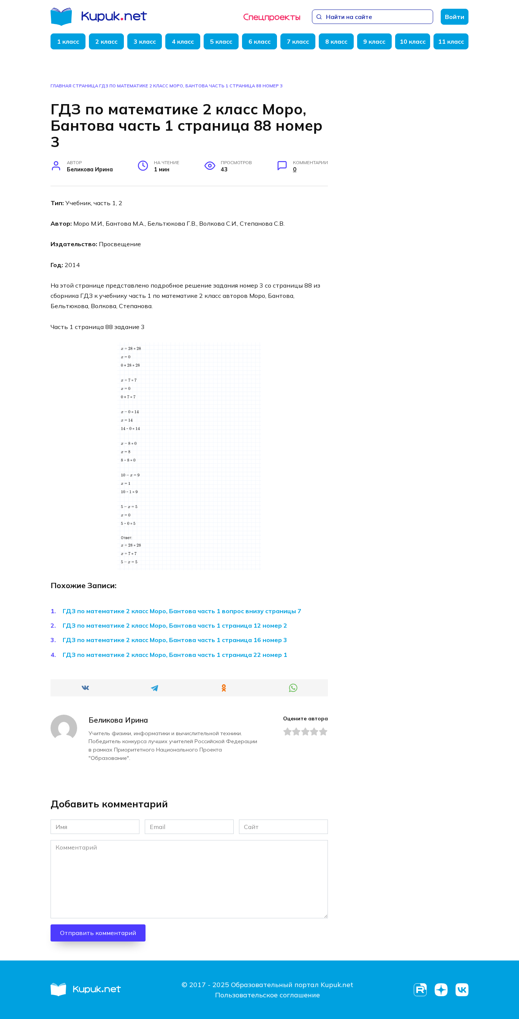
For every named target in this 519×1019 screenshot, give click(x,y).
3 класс (145, 41)
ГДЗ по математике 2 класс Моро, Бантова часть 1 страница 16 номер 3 (175, 640)
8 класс (336, 41)
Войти (454, 17)
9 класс (374, 41)
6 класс (259, 41)
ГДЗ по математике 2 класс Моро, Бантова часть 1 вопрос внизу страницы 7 (182, 611)
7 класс (298, 41)
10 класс (413, 41)
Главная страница (74, 86)
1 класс (68, 41)
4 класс (183, 41)
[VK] (461, 990)
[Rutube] (420, 990)
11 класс (451, 41)
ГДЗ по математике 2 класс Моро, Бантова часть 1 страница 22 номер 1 (175, 654)
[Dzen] (441, 990)
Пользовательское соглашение (267, 995)
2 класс (106, 41)
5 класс (221, 41)
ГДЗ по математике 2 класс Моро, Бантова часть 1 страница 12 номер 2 (175, 625)
